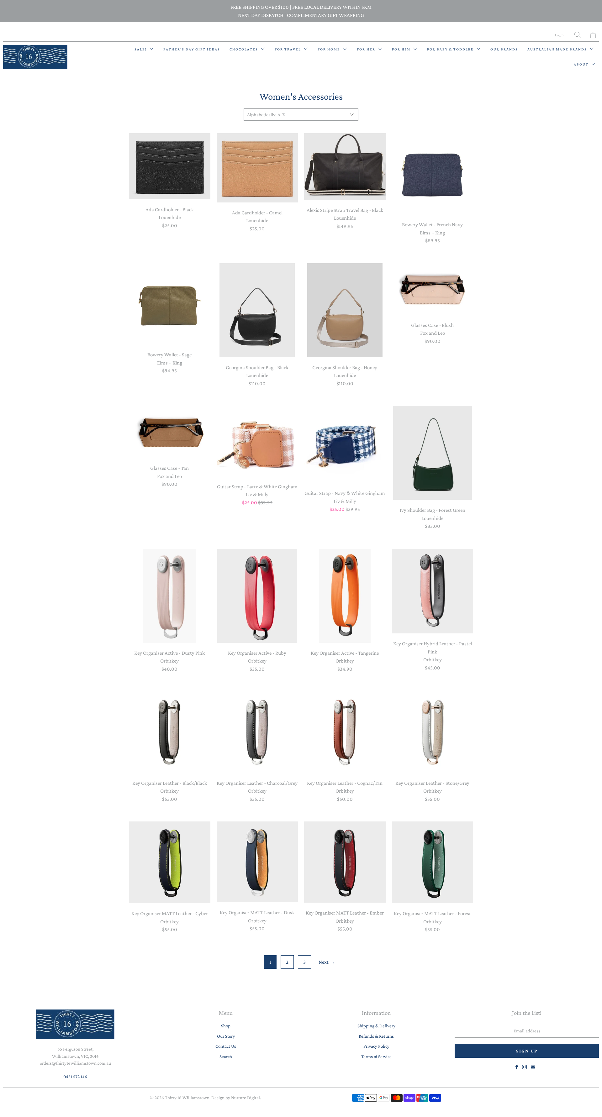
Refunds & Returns (376, 1036)
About (582, 64)
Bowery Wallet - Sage (169, 304)
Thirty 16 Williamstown (187, 1097)
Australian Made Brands (557, 49)
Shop (225, 1025)
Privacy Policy (376, 1046)
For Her (367, 49)
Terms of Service (376, 1056)
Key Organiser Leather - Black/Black (169, 732)
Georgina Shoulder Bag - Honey (345, 310)
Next (327, 962)
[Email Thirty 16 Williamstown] (533, 1067)
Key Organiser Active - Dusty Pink (169, 596)
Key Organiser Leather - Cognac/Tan (345, 732)
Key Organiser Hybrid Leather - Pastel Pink (432, 591)
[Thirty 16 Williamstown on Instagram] (524, 1067)
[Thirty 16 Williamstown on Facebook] (516, 1067)
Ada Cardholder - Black (169, 166)
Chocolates (244, 49)
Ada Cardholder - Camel (257, 167)
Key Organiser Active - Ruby (257, 596)
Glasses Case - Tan (169, 432)
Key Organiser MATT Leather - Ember (345, 862)
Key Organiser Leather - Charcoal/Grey (257, 732)
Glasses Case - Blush (432, 289)
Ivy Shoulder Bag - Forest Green (432, 453)
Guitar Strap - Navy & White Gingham (345, 444)
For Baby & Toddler (451, 49)
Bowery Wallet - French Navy (432, 174)
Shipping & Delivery (376, 1025)
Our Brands (504, 49)
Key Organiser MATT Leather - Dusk (257, 861)
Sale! (141, 49)
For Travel (288, 49)
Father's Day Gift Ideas (191, 49)
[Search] (577, 35)
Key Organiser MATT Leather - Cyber (169, 862)
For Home (329, 49)
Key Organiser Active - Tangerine (345, 596)
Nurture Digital (245, 1097)
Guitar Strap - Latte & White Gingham (257, 441)
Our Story (226, 1036)
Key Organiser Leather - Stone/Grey (432, 732)
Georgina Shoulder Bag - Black (257, 310)
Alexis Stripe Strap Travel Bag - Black (345, 166)
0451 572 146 (75, 1076)
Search (225, 1056)
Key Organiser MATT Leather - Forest (432, 862)
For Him (402, 49)
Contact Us (225, 1046)
